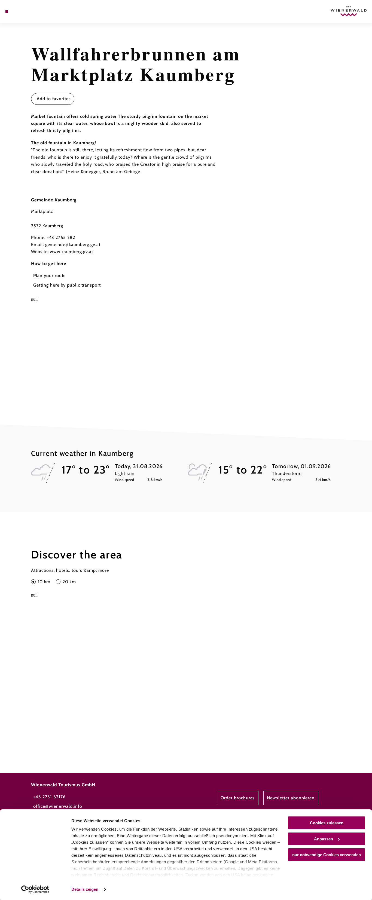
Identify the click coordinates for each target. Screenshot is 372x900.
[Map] (19, 11)
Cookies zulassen (326, 823)
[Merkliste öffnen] (26, 11)
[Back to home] (349, 11)
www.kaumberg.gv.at (71, 251)
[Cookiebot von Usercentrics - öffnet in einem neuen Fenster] (35, 889)
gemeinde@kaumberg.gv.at (72, 244)
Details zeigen (84, 889)
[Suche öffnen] (32, 11)
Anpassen (323, 839)
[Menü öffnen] (6, 11)
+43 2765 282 (61, 237)
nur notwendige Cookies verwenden (326, 854)
